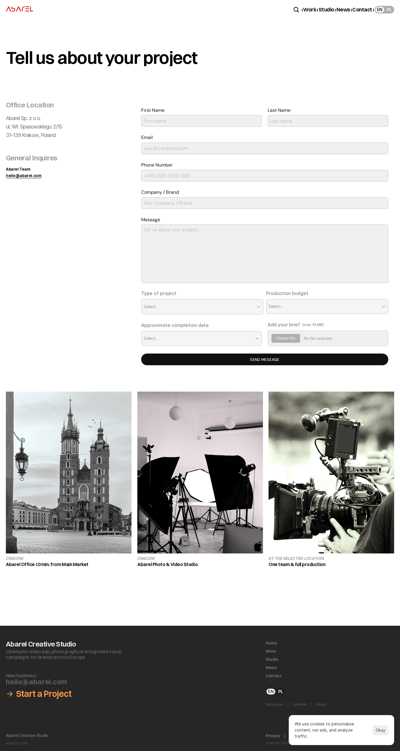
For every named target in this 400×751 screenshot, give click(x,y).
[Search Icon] (296, 9)
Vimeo (321, 704)
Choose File (285, 338)
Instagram (274, 704)
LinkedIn (300, 704)
